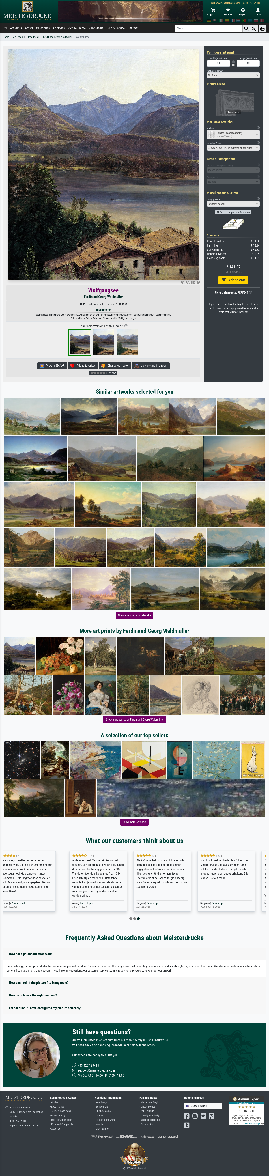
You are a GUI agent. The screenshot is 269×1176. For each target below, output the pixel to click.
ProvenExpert (27, 903)
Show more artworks (134, 822)
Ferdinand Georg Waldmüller (57, 37)
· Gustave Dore (146, 1124)
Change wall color (117, 365)
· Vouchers (100, 1124)
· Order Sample (102, 1128)
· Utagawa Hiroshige (149, 1119)
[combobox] (233, 75)
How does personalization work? (31, 954)
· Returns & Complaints (61, 1124)
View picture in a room (153, 365)
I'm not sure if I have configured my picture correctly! (45, 1008)
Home (6, 37)
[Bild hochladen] (262, 28)
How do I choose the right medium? (33, 995)
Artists (29, 28)
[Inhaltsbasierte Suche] (254, 28)
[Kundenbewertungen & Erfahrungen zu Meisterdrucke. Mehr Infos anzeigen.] (246, 1110)
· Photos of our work (105, 1119)
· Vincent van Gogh (148, 1102)
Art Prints (16, 28)
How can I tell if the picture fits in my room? (39, 983)
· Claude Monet (147, 1106)
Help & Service (115, 28)
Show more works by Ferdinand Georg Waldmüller (134, 719)
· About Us (55, 1128)
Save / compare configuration (234, 212)
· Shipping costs (103, 1111)
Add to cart (235, 280)
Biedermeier (33, 37)
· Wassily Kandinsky (149, 1115)
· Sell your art (101, 1106)
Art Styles (59, 28)
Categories (43, 28)
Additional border (215, 70)
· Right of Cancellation (61, 1119)
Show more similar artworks (134, 615)
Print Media (96, 28)
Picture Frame (77, 28)
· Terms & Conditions (60, 1111)
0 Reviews (110, 373)
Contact (133, 28)
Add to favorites (85, 365)
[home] (6, 28)
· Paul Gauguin (146, 1111)
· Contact (54, 1102)
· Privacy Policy (57, 1115)
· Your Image (101, 1102)
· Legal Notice (57, 1106)
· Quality (99, 1115)
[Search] (246, 28)
